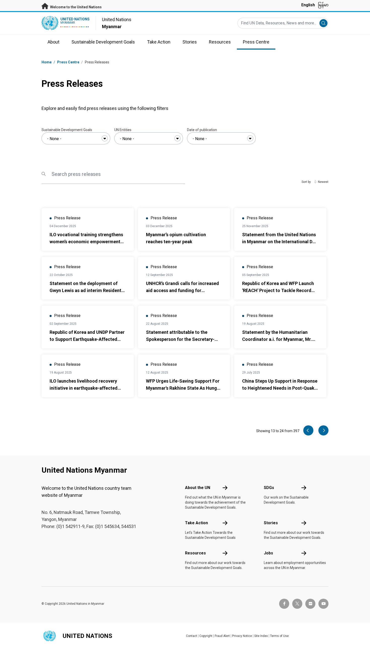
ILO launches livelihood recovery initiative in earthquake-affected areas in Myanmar (84, 388)
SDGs (269, 487)
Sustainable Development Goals (67, 130)
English (308, 5)
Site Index (261, 636)
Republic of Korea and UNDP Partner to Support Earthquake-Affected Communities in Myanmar (87, 339)
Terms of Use (279, 636)
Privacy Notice (242, 636)
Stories (271, 522)
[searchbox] (76, 139)
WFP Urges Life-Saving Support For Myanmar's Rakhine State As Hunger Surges (183, 388)
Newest (323, 182)
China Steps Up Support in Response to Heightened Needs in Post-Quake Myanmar (279, 388)
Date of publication (202, 130)
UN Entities (122, 130)
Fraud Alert (222, 636)
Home (47, 62)
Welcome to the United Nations (75, 7)
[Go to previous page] (308, 430)
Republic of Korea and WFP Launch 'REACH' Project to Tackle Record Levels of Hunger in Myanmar (278, 290)
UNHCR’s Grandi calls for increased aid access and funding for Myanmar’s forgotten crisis (182, 290)
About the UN (197, 487)
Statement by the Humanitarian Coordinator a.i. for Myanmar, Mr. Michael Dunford (277, 339)
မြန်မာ (323, 5)
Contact (191, 636)
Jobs (268, 553)
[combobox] (76, 138)
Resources (195, 553)
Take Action (196, 522)
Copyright (205, 636)
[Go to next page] (323, 430)
